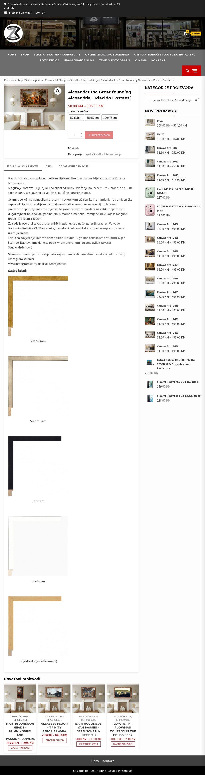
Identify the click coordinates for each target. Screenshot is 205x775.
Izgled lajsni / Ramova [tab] (22, 166)
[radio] (76, 118)
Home (12, 54)
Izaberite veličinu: (78, 111)
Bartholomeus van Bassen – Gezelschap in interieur (88, 729)
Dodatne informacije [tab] (73, 166)
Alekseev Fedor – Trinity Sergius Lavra (54, 727)
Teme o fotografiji (115, 60)
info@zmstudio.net (20, 12)
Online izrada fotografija (107, 54)
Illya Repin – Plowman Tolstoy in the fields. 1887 (123, 729)
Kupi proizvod (100, 135)
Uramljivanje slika (79, 60)
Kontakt (158, 60)
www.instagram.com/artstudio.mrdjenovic (37, 264)
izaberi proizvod (20, 747)
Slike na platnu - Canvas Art (41, 80)
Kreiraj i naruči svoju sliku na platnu (164, 54)
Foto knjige (49, 60)
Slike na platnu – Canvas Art (57, 54)
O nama (141, 60)
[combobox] (173, 98)
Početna (9, 80)
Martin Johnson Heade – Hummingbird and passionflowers (20, 731)
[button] (57, 91)
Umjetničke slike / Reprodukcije (79, 80)
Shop (25, 54)
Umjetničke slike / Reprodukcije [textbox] (172, 100)
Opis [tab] (48, 166)
